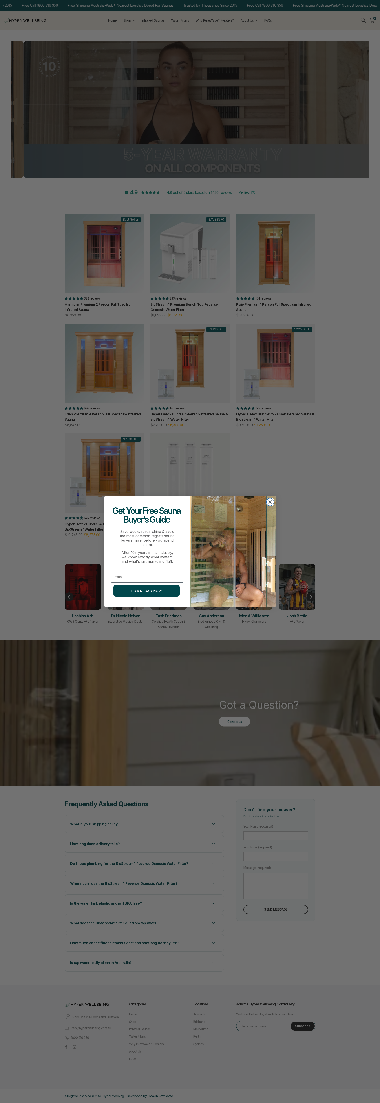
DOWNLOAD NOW (146, 591)
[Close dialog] (270, 502)
